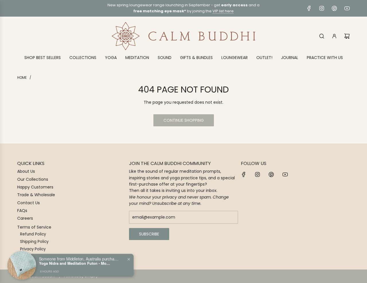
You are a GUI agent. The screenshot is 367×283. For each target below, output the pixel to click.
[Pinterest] (334, 8)
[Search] (321, 36)
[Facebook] (309, 8)
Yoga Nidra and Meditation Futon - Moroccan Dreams (75, 261)
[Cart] (347, 36)
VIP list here (223, 11)
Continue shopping (183, 120)
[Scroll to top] (354, 276)
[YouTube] (347, 8)
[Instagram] (321, 8)
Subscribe (149, 234)
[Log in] (334, 36)
